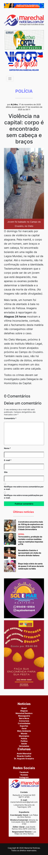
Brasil (24, 708)
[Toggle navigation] (10, 78)
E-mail (7, 460)
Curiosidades (24, 723)
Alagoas (24, 711)
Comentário (10, 418)
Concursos (24, 721)
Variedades (24, 746)
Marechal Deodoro (24, 713)
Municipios (24, 736)
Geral (24, 728)
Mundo (24, 733)
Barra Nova (24, 718)
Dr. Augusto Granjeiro (24, 758)
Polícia (24, 738)
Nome (7, 448)
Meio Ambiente (24, 731)
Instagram (24, 777)
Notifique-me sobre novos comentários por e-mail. (24, 487)
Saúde (24, 743)
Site (5, 472)
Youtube (24, 775)
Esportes (24, 726)
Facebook (24, 772)
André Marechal (24, 753)
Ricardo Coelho (24, 756)
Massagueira (24, 716)
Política (24, 741)
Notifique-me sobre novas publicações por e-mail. (23, 496)
